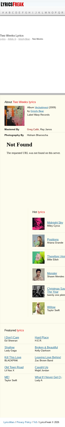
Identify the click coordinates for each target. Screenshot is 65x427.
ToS (35, 422)
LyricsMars (9, 422)
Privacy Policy (24, 422)
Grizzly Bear (37, 111)
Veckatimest (41, 107)
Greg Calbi (33, 129)
